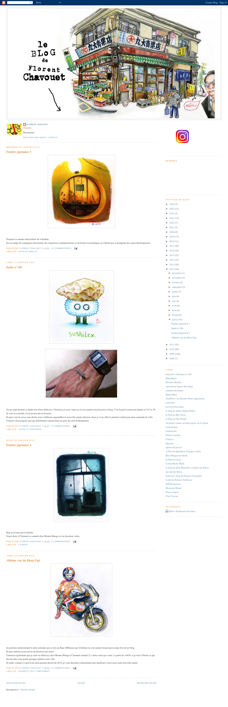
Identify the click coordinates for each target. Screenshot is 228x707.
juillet (175, 291)
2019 (172, 236)
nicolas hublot (28, 251)
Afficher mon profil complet (40, 137)
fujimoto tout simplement (34, 671)
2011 (172, 344)
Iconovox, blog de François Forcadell (184, 475)
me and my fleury (174, 471)
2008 (172, 358)
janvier (175, 319)
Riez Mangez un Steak (176, 455)
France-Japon (172, 492)
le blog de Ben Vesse (176, 414)
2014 (172, 259)
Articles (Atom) (27, 689)
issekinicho (171, 431)
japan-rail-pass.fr (174, 447)
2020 (172, 232)
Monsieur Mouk (173, 488)
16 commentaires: (61, 248)
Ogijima (169, 443)
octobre (176, 282)
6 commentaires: (61, 426)
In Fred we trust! (173, 459)
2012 (172, 269)
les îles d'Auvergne (175, 406)
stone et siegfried (30, 429)
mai (174, 300)
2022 (172, 222)
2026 (172, 204)
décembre (177, 273)
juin (174, 296)
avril (174, 305)
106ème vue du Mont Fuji (23, 560)
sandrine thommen (174, 390)
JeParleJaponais (173, 483)
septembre (177, 287)
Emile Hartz (171, 394)
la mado (23, 545)
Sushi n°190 (14, 267)
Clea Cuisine (172, 496)
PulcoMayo (171, 378)
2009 (172, 353)
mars (174, 310)
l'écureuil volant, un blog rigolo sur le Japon (187, 423)
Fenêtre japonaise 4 (18, 445)
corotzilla (170, 402)
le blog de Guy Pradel (176, 418)
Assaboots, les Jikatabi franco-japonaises (185, 398)
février (175, 314)
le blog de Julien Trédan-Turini (180, 410)
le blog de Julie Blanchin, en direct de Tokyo (187, 467)
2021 (172, 227)
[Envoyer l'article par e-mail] (75, 248)
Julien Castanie (173, 435)
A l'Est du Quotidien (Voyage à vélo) (183, 451)
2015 (172, 255)
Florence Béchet (173, 382)
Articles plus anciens (147, 682)
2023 (172, 218)
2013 (172, 264)
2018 (172, 241)
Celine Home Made (175, 463)
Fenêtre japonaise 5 (18, 152)
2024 (172, 213)
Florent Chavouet (37, 124)
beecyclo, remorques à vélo (179, 374)
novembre (177, 277)
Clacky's (170, 439)
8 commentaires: (61, 541)
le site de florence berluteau (179, 479)
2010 (172, 349)
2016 (172, 250)
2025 (172, 208)
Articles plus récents (16, 682)
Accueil (81, 682)
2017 (172, 245)
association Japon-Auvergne (179, 386)
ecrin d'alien (171, 427)
